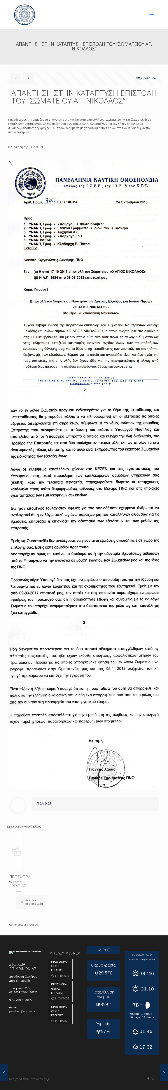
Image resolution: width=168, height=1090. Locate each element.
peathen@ (22, 1011)
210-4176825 (29, 992)
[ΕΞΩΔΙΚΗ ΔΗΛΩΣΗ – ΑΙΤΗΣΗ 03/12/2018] (164, 1072)
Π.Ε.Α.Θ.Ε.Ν (44, 803)
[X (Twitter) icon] (152, 1078)
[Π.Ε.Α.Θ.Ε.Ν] (24, 14)
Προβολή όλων (148, 78)
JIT (49, 1079)
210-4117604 (19, 990)
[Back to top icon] (147, 1081)
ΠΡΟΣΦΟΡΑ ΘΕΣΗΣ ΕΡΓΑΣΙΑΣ (19, 881)
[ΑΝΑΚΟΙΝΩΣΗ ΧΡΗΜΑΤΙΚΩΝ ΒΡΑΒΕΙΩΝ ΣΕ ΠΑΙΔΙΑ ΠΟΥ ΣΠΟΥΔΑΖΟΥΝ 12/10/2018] (4, 1072)
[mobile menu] (152, 14)
